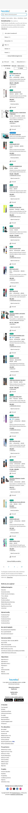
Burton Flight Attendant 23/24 (17, 335)
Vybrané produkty (6, 638)
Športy (15, 18)
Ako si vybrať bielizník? (6, 632)
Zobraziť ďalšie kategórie (14, 56)
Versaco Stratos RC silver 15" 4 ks (8, 646)
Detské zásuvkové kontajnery (7, 594)
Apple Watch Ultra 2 (5, 663)
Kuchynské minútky (5, 592)
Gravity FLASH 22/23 (14, 519)
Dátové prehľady (5, 759)
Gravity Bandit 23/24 (14, 144)
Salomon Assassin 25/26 (15, 92)
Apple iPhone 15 (4, 659)
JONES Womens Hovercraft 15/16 (17, 502)
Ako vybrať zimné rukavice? (7, 634)
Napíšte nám (14, 689)
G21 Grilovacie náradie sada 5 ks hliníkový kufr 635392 (12, 650)
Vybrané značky (5, 612)
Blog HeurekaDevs (5, 719)
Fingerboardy (4, 598)
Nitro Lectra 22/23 (14, 269)
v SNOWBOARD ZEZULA (15, 155)
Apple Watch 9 (4, 661)
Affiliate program (4, 761)
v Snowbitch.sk (13, 507)
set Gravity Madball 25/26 (16, 166)
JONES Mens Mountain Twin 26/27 (17, 380)
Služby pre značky (5, 757)
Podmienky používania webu (16, 794)
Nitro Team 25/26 (14, 291)
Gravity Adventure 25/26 (15, 462)
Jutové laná (3, 608)
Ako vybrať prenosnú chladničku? (8, 630)
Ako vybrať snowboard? (15, 134)
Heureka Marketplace (6, 755)
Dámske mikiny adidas (6, 604)
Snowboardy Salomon (6, 619)
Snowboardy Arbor (5, 621)
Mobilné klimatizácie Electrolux (8, 602)
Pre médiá (3, 715)
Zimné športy (20, 18)
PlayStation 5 (4, 665)
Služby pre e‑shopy (5, 753)
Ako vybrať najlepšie (6, 627)
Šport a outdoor (9, 18)
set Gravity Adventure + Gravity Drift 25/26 (17, 479)
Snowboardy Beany (5, 623)
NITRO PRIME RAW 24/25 (15, 73)
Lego (2, 667)
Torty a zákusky (4, 596)
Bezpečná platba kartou (6, 741)
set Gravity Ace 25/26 (15, 228)
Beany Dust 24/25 (14, 187)
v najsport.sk (12, 101)
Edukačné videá (4, 764)
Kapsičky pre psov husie (6, 606)
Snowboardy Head (5, 615)
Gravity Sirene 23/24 (14, 417)
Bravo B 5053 (4, 642)
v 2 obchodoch (13, 84)
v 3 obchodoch (13, 471)
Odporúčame (4, 657)
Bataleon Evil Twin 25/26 (15, 207)
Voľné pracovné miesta (6, 713)
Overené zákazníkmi (5, 771)
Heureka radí (4, 733)
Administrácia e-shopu (6, 749)
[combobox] (14, 14)
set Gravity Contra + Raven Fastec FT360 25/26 (18, 113)
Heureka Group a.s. (16, 793)
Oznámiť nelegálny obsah (6, 721)
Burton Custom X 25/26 (15, 248)
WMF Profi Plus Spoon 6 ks (7, 648)
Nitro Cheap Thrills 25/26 (15, 396)
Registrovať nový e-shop (6, 751)
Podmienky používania (6, 711)
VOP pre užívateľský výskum (7, 743)
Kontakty (3, 709)
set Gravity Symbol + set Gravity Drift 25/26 (17, 314)
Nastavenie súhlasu (5, 737)
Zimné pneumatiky (5, 669)
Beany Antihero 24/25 (15, 541)
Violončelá (3, 590)
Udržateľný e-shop (5, 782)
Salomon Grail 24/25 (14, 358)
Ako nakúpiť (3, 729)
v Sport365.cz (13, 123)
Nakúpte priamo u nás (6, 735)
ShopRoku (3, 773)
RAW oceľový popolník (6, 644)
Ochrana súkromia (5, 739)
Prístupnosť (3, 723)
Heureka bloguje (4, 717)
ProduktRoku (4, 776)
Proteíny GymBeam (5, 600)
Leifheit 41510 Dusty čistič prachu (8, 652)
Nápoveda (3, 766)
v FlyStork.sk (12, 196)
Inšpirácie (3, 780)
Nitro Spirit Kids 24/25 (15, 441)
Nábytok (3, 671)
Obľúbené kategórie (6, 587)
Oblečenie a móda (5, 673)
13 (21, 567)
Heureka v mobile (5, 731)
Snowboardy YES (5, 617)
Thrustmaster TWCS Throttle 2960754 (9, 640)
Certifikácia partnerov (6, 778)
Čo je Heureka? (4, 707)
